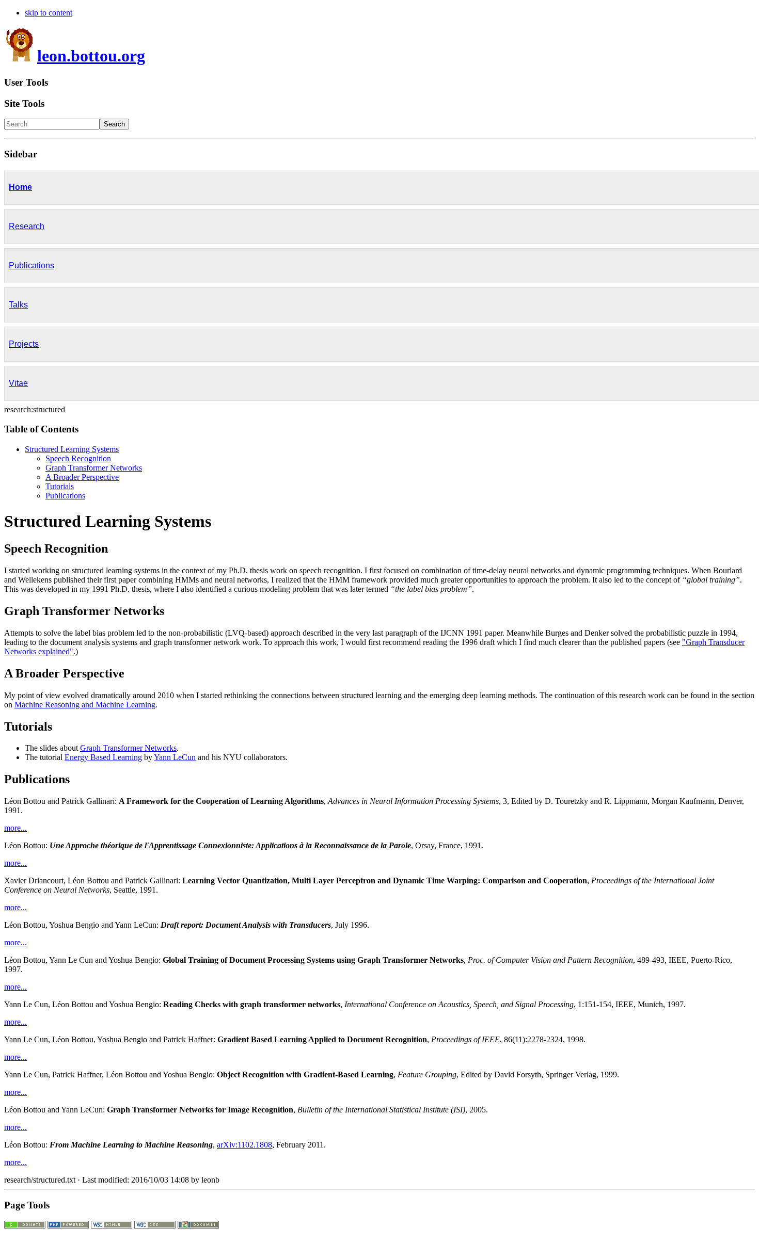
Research (26, 226)
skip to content (48, 12)
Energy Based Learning (103, 757)
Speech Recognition (78, 458)
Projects (24, 344)
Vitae (18, 383)
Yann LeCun (175, 757)
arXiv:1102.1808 (244, 1144)
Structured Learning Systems (72, 449)
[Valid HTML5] (111, 1225)
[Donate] (24, 1225)
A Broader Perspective (82, 477)
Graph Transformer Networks (93, 467)
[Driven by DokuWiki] (198, 1225)
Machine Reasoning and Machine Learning (84, 704)
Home (20, 187)
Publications (31, 265)
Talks (18, 304)
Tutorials (59, 486)
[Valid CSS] (155, 1225)
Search (114, 124)
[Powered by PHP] (68, 1225)
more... (15, 827)
